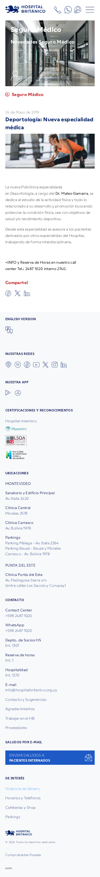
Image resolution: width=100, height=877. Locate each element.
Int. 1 (9, 660)
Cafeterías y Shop (20, 807)
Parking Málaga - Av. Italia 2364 (32, 543)
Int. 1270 (12, 675)
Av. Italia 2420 (17, 498)
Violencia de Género (22, 789)
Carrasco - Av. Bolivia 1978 (27, 554)
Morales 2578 (16, 513)
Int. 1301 (12, 645)
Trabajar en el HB (20, 718)
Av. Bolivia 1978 (18, 528)
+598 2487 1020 (18, 616)
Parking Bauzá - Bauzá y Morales (33, 548)
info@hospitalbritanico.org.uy (31, 690)
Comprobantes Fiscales (23, 855)
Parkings (12, 817)
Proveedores (16, 728)
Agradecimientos (20, 709)
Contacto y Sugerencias (25, 699)
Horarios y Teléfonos (23, 798)
